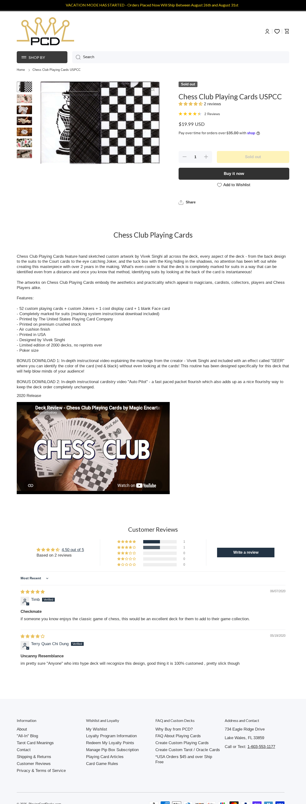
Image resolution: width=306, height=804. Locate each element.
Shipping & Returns (34, 756)
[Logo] (45, 31)
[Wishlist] (277, 31)
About (22, 729)
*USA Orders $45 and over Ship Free (183, 759)
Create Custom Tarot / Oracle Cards (187, 750)
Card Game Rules (102, 763)
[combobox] (180, 57)
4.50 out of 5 (73, 549)
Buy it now (234, 173)
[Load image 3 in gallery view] (24, 110)
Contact (24, 750)
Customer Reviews (34, 763)
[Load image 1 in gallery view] (24, 87)
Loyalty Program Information (111, 736)
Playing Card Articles (105, 756)
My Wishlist (96, 729)
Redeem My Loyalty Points (110, 743)
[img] (33, 592)
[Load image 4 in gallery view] (24, 121)
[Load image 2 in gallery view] (24, 99)
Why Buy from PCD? (174, 729)
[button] (191, 104)
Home (21, 70)
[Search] (76, 57)
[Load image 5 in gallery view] (24, 132)
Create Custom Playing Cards (182, 743)
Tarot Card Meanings (35, 743)
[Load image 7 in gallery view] (24, 154)
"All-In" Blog (27, 736)
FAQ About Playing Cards (178, 736)
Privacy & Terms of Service (41, 770)
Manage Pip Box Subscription (112, 750)
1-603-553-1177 (261, 746)
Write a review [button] (245, 552)
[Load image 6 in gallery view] (24, 143)
